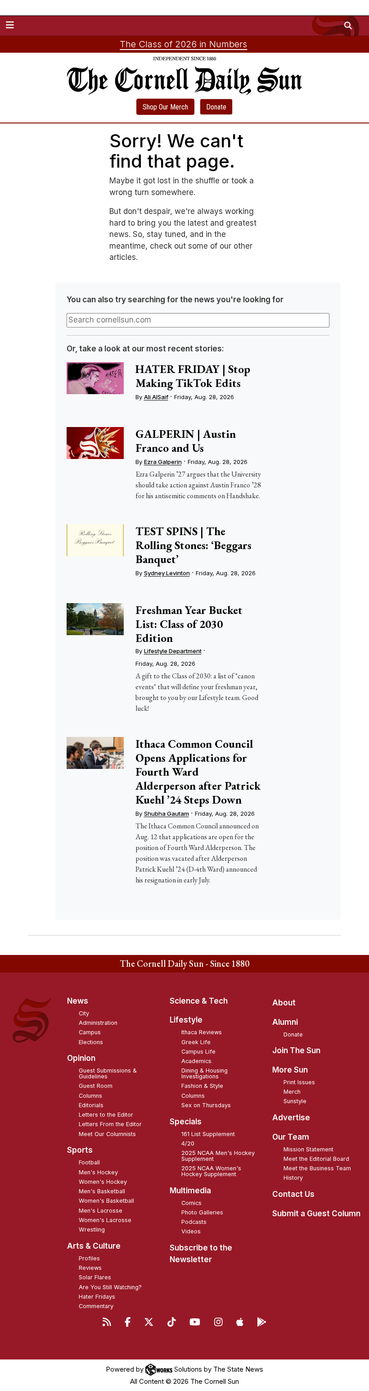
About (284, 1002)
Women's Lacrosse (105, 1220)
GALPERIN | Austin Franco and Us (185, 441)
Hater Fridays (97, 1296)
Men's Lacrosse (100, 1210)
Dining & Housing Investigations (204, 1073)
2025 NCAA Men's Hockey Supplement (218, 1156)
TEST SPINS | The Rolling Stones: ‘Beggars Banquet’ (193, 545)
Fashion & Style (202, 1085)
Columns (90, 1095)
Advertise (291, 1117)
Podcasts (194, 1221)
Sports (80, 1150)
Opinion (81, 1058)
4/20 (187, 1143)
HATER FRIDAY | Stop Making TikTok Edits (192, 376)
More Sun (290, 1069)
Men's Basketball (102, 1191)
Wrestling (92, 1229)
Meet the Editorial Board (316, 1158)
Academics (196, 1061)
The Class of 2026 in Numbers (183, 44)
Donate (216, 107)
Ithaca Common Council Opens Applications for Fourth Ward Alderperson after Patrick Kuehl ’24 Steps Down (198, 771)
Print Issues (299, 1082)
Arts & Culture (94, 1245)
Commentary (96, 1306)
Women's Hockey (103, 1181)
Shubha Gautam (166, 813)
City (84, 1013)
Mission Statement (308, 1149)
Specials (186, 1121)
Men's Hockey (98, 1172)
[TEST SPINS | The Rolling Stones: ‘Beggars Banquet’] (95, 540)
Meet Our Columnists (107, 1134)
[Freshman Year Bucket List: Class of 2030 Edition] (95, 619)
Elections (91, 1042)
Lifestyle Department (173, 651)
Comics (191, 1203)
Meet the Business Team (317, 1168)
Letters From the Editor (110, 1124)
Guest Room (95, 1085)
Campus (90, 1032)
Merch (292, 1091)
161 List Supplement (208, 1134)
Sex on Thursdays (206, 1105)
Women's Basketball (106, 1200)
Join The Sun (296, 1050)
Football (89, 1162)
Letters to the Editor (106, 1114)
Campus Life (198, 1051)
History (293, 1177)
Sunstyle (295, 1101)
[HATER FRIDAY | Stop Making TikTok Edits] (95, 378)
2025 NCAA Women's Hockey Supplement (211, 1171)
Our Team (290, 1136)
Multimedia (190, 1190)
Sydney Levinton (167, 573)
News (77, 1000)
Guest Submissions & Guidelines (108, 1073)
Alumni (285, 1022)
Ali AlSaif (156, 396)
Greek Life (196, 1042)
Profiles (89, 1258)
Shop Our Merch (165, 107)
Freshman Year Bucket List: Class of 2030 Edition (189, 624)
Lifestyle (186, 1019)
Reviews (90, 1267)
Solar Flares (95, 1277)
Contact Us (293, 1194)
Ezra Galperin (163, 461)
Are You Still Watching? (110, 1287)
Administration (98, 1022)
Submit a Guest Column (316, 1213)
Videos (191, 1231)
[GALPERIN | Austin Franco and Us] (95, 443)
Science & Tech (199, 1000)
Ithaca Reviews (201, 1032)
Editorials (91, 1105)
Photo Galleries (202, 1212)
